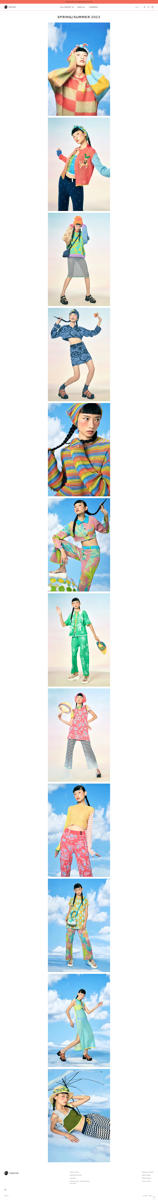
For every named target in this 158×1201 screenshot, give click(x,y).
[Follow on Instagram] (5, 1190)
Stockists (73, 1178)
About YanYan (74, 1172)
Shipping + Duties (148, 1172)
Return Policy (146, 1175)
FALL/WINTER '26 (67, 7)
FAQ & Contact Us (76, 1175)
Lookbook (93, 7)
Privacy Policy (146, 1178)
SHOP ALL (81, 7)
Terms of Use (146, 1181)
